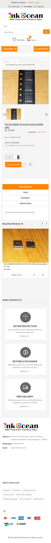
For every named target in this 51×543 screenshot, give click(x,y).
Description (25, 187)
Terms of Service (25, 499)
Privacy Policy (8, 495)
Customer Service (29, 490)
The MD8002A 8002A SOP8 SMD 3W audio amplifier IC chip (25, 265)
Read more (24, 336)
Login (38, 2)
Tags (25, 192)
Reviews (25, 198)
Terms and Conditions (24, 495)
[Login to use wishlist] (24, 164)
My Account (15, 7)
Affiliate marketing (10, 499)
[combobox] (22, 32)
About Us (6, 490)
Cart (32, 40)
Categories (8, 49)
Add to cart (14, 165)
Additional (25, 203)
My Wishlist (28, 7)
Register (31, 2)
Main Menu (43, 49)
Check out (40, 7)
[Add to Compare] (30, 164)
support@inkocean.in (18, 448)
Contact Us (16, 490)
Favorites (21, 40)
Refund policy (39, 499)
